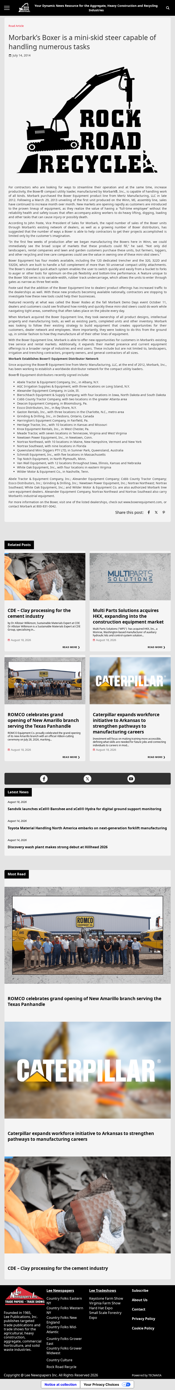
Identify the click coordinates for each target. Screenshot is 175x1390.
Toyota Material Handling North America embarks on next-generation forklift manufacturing (87, 828)
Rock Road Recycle (61, 1366)
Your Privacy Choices (101, 1384)
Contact (138, 1309)
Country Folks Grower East (64, 1341)
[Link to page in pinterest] (163, 512)
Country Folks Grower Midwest (64, 1350)
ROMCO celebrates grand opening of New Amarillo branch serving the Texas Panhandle (43, 720)
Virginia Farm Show (105, 1303)
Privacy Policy (143, 1319)
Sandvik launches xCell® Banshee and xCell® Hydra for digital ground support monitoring (84, 809)
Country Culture (59, 1360)
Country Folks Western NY (65, 1310)
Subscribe (140, 1291)
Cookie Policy (143, 1328)
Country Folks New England (62, 1320)
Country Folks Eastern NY (64, 1300)
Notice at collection (61, 1384)
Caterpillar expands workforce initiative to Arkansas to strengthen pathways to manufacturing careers (126, 723)
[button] (167, 8)
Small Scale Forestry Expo (105, 1315)
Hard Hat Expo (101, 1308)
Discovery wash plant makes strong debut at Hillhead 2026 (58, 847)
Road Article (16, 26)
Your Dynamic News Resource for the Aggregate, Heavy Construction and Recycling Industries (96, 8)
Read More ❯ (71, 647)
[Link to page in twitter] (156, 512)
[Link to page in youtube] (131, 778)
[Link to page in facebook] (148, 512)
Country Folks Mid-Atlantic (62, 1329)
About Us (139, 1300)
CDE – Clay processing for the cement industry (39, 613)
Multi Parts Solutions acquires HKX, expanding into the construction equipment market (128, 616)
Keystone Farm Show (106, 1298)
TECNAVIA (155, 1375)
